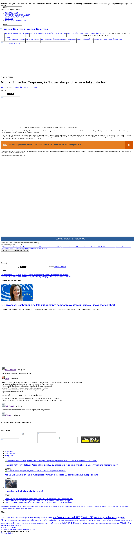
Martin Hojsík (80, 506)
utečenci (25, 506)
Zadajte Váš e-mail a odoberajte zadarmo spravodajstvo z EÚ (19, 242)
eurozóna (12, 508)
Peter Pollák (24, 523)
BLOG (120, 39)
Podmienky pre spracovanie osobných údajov (18, 529)
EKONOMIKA (14, 33)
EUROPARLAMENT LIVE (14, 17)
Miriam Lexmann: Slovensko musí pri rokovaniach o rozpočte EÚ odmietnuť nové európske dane (51, 475)
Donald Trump (10, 517)
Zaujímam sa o (5, 245)
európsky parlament (116, 506)
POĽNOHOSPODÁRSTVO (33, 39)
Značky (7, 457)
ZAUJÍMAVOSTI (60, 39)
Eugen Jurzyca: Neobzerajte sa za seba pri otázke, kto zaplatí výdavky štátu (34, 275)
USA (28, 506)
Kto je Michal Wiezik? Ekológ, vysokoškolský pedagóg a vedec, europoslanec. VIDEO (36, 277)
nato (12, 523)
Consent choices (7, 533)
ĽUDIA (27, 33)
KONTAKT (9, 19)
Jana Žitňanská (13, 520)
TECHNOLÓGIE (45, 39)
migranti (67, 506)
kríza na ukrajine (88, 506)
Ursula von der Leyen (92, 523)
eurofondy (18, 508)
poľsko (31, 523)
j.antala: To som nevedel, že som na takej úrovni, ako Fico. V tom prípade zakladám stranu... (39, 502)
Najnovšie (9, 451)
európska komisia (5, 508)
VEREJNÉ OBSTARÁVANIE (101, 39)
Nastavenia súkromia (9, 527)
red (2, 87)
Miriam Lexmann (60, 506)
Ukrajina (32, 506)
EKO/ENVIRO (22, 33)
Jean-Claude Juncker (25, 520)
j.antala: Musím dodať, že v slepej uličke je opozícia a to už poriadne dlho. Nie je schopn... (38, 501)
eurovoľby (43, 517)
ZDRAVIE (40, 33)
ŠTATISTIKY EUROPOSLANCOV (17, 15)
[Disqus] (67, 338)
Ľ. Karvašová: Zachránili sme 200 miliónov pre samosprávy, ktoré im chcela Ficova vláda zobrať (58, 305)
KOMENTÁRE (47, 33)
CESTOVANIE (13, 39)
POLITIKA (7, 33)
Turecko (77, 523)
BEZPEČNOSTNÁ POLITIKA (75, 33)
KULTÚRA (53, 39)
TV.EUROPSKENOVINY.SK (15, 21)
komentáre (9, 455)
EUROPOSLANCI (12, 13)
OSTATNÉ (7, 37)
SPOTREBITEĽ (21, 39)
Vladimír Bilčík (14, 525)
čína (21, 525)
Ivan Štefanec (102, 506)
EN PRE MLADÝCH (14, 43)
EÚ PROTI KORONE (70, 39)
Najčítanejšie (10, 453)
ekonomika (20, 517)
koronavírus (96, 506)
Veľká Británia (9, 506)
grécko (108, 506)
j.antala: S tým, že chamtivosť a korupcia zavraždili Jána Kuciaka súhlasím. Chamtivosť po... (39, 499)
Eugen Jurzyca (25, 508)
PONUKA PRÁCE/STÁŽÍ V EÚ (85, 39)
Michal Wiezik (72, 506)
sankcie (60, 523)
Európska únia (124, 506)
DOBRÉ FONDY (114, 39)
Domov (85, 33)
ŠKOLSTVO (54, 33)
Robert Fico (47, 506)
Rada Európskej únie (38, 523)
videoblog (3, 506)
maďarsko (91, 520)
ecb (16, 517)
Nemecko (53, 506)
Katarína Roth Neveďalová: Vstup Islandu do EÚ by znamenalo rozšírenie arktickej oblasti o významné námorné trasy (61, 465)
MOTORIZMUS (62, 33)
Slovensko (37, 506)
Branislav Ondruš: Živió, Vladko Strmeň (24, 491)
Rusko (42, 506)
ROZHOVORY (34, 33)
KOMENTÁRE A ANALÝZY (98, 33)
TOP (35, 87)
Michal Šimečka (60, 267)
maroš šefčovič (74, 520)
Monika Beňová (5, 523)
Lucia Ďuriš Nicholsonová (63, 520)
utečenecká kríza (17, 506)
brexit (30, 508)
